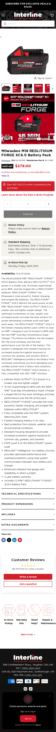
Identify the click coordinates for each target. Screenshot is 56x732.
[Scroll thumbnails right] (52, 88)
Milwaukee (5, 160)
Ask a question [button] (28, 584)
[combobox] (28, 23)
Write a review (28, 576)
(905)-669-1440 (31, 668)
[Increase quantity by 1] (48, 204)
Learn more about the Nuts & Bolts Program (27, 194)
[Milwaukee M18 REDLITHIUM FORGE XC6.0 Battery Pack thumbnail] (6, 88)
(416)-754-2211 (33, 675)
